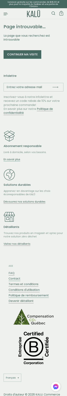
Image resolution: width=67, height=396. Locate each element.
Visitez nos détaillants (17, 244)
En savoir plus (12, 159)
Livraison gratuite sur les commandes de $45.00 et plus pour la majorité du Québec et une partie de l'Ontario (33, 4)
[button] (55, 387)
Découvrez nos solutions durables (24, 201)
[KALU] (33, 13)
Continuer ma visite (22, 54)
